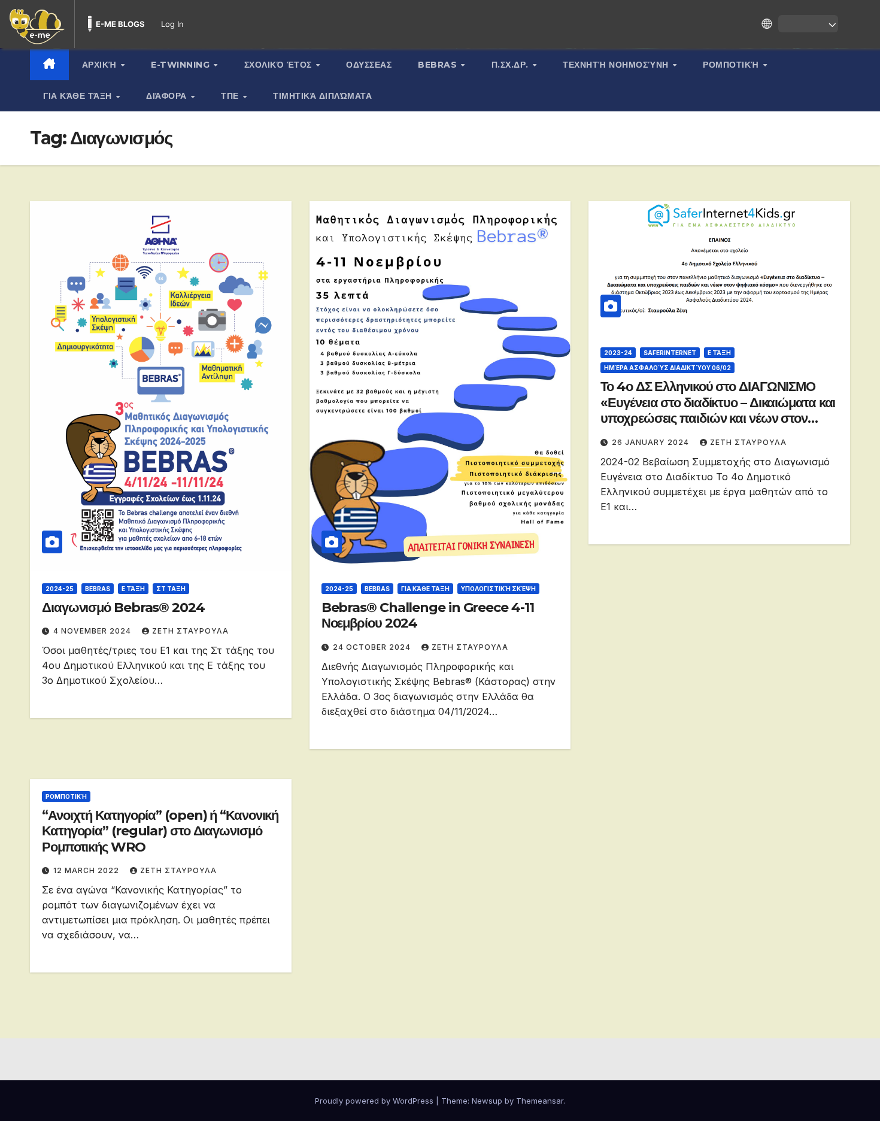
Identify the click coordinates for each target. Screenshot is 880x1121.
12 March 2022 (87, 870)
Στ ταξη (171, 588)
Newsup (487, 1100)
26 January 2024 (651, 442)
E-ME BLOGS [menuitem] (120, 24)
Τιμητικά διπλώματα (322, 95)
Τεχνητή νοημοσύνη (617, 64)
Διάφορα (167, 95)
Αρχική (101, 64)
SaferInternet (670, 352)
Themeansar (539, 1100)
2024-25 (59, 588)
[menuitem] (37, 24)
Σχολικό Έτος (279, 64)
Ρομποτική (732, 64)
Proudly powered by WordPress (375, 1100)
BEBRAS (439, 64)
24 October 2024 (373, 647)
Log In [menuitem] (172, 24)
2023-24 (618, 352)
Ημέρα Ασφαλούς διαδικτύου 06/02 (667, 367)
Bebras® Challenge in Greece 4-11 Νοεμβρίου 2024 (427, 615)
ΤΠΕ (231, 95)
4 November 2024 (93, 630)
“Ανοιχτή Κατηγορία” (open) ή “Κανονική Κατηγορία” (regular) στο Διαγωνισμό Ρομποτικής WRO (160, 831)
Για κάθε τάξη (78, 95)
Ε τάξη (133, 588)
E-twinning (182, 64)
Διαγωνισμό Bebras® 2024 (123, 607)
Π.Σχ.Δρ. (511, 64)
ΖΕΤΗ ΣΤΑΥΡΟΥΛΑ (190, 630)
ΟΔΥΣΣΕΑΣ (369, 64)
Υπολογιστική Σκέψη (498, 588)
